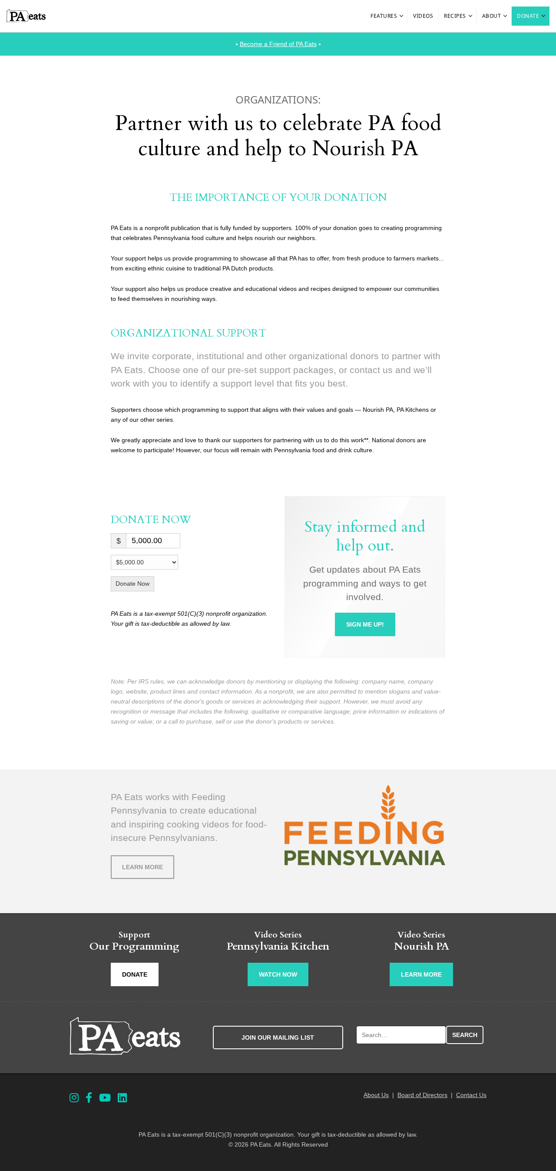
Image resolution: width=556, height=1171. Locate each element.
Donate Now (132, 583)
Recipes (455, 16)
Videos (423, 16)
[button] (402, 16)
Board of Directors (422, 1094)
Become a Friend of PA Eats (278, 43)
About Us (376, 1094)
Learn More (142, 867)
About (491, 16)
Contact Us (471, 1094)
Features (384, 16)
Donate (528, 16)
